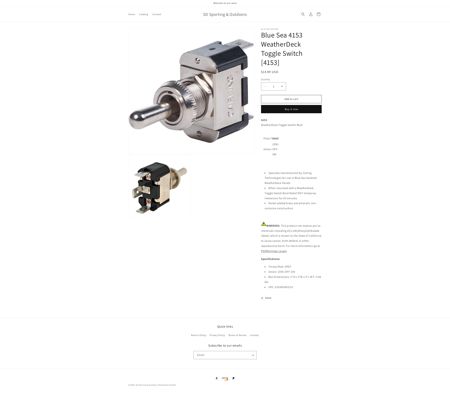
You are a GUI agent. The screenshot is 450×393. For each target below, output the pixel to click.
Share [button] (268, 297)
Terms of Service (237, 335)
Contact (254, 335)
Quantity (265, 79)
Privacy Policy (217, 335)
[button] (303, 14)
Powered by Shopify (167, 385)
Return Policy (198, 335)
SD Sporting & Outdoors (147, 385)
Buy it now (291, 109)
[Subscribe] (252, 355)
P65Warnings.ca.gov (274, 251)
